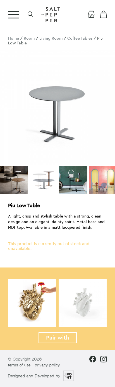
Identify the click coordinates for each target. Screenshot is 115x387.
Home (13, 38)
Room (29, 38)
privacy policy (47, 365)
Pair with (57, 338)
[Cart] (103, 14)
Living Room (51, 38)
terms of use (19, 365)
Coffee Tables (79, 38)
